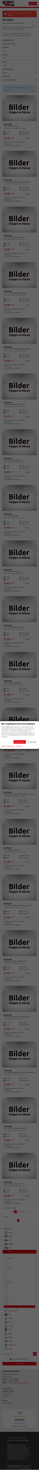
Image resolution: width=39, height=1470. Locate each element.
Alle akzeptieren (19, 742)
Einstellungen (32, 742)
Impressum (19, 746)
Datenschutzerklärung (8, 746)
